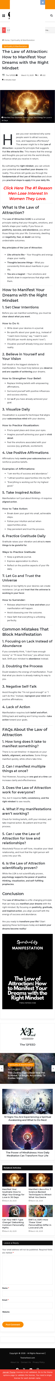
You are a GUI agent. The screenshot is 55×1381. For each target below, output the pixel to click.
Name (5, 1288)
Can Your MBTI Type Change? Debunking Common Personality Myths (13, 1223)
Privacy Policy (39, 1362)
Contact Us (26, 1362)
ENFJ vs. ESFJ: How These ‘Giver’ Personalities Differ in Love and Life (40, 1223)
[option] (27, 1068)
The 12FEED (10, 75)
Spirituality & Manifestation (23, 40)
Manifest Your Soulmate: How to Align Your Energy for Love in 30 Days (13, 1193)
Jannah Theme (9, 1372)
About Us (15, 1362)
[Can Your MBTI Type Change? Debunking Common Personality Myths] (14, 1211)
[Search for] (51, 16)
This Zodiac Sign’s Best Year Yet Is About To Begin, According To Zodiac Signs (26, 1075)
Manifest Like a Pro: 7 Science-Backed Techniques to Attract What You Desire (40, 1193)
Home (7, 40)
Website (6, 1312)
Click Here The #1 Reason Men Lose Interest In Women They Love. (27, 193)
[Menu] (3, 16)
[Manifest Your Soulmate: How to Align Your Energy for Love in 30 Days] (14, 1180)
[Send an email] (16, 75)
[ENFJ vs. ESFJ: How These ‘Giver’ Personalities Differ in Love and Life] (41, 1211)
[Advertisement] (27, 17)
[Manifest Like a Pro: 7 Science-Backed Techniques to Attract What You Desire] (41, 1180)
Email (5, 1300)
